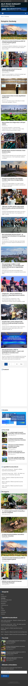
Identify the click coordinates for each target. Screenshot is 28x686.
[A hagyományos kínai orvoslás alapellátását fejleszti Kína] (14, 86)
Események (3, 612)
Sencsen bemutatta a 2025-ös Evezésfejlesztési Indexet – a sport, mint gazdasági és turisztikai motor (13, 351)
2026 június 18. (5, 209)
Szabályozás (3, 596)
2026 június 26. (5, 181)
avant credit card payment (7, 469)
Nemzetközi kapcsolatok (6, 600)
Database (3, 614)
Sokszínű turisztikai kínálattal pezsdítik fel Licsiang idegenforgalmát (15, 446)
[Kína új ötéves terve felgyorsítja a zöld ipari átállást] (14, 113)
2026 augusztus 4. (12, 460)
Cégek (2, 608)
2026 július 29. (5, 99)
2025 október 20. (5, 296)
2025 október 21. (5, 268)
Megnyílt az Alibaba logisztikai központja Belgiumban (16, 632)
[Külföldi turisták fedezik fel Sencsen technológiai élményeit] (14, 59)
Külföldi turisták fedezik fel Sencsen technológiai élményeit (16, 452)
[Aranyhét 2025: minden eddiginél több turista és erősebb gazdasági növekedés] (14, 312)
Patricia (3, 477)
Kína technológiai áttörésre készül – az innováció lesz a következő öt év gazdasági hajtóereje (13, 236)
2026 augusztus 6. (6, 44)
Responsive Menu (25, 1)
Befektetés (3, 603)
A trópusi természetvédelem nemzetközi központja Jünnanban (17, 439)
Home (2, 594)
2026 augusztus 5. (6, 72)
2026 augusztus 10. (12, 435)
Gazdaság (3, 598)
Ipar (2, 607)
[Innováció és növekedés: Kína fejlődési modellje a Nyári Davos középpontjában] (14, 169)
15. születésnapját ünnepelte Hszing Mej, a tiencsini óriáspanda (17, 433)
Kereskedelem (4, 601)
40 (16, 364)
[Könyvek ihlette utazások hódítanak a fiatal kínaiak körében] (14, 141)
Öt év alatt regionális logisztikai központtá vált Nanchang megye (16, 458)
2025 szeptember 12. (6, 354)
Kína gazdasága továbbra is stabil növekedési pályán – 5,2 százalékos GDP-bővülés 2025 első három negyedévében (13, 265)
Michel (3, 481)
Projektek (3, 610)
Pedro (3, 485)
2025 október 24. (5, 239)
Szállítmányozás (4, 605)
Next (21, 364)
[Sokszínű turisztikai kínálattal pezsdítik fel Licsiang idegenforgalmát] (14, 31)
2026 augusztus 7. (12, 441)
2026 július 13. (5, 153)
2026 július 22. (5, 125)
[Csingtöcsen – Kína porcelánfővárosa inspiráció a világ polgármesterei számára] (14, 284)
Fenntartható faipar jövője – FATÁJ (9, 473)
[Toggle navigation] (2, 13)
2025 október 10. (5, 324)
